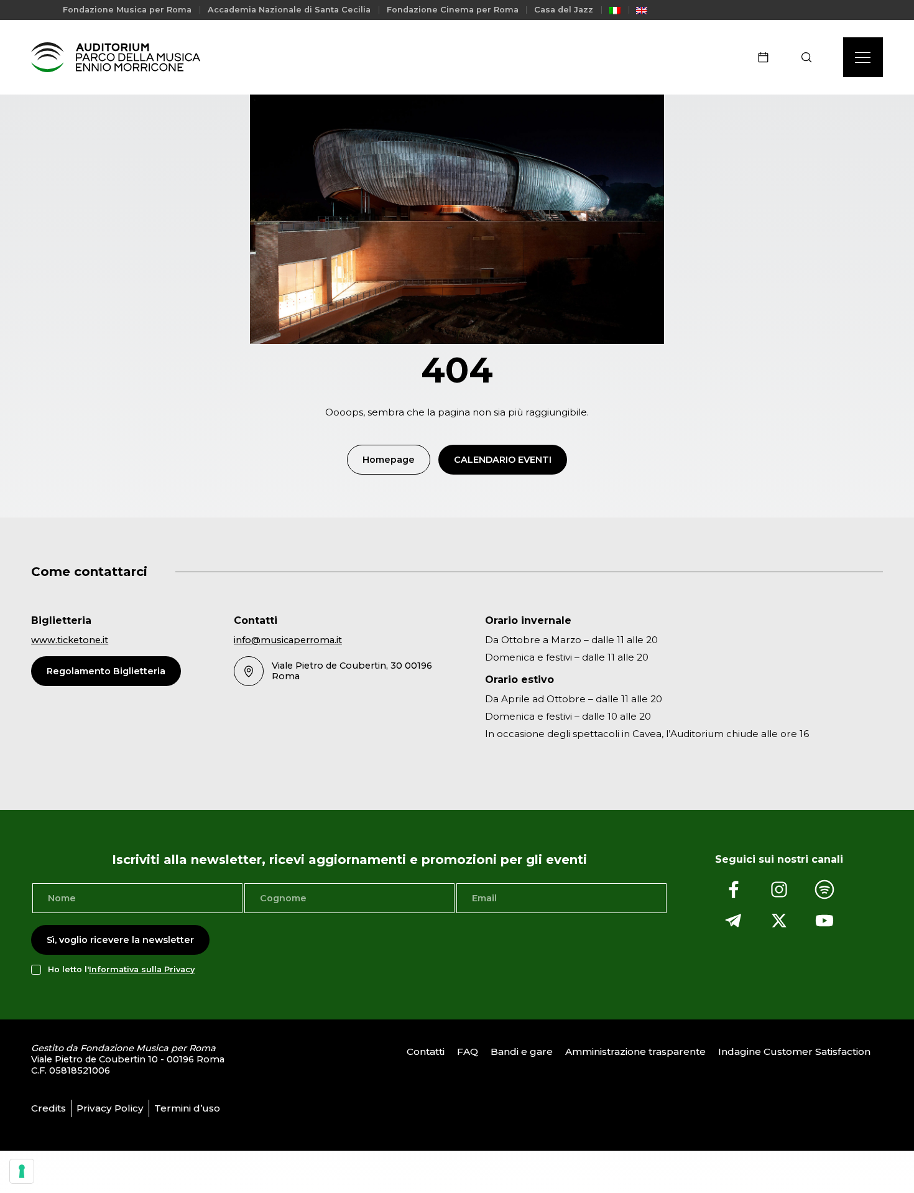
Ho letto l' (121, 969)
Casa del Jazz (563, 9)
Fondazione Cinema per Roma (453, 9)
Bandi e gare (522, 1051)
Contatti (426, 1051)
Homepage (388, 459)
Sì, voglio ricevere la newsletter (120, 939)
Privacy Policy (110, 1108)
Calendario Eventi (503, 459)
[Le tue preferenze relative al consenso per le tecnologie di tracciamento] (22, 1171)
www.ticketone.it (69, 640)
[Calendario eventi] (767, 57)
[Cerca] (810, 57)
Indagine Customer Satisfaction (794, 1051)
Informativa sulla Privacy (142, 969)
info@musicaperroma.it (288, 640)
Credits (48, 1108)
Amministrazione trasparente (635, 1051)
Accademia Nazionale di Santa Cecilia (289, 9)
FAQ (467, 1051)
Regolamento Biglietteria (106, 671)
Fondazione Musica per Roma (127, 9)
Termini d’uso (187, 1108)
